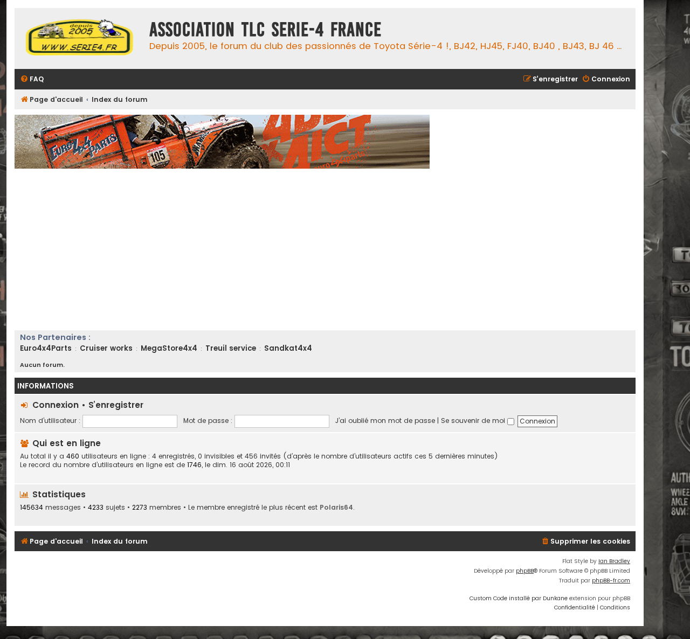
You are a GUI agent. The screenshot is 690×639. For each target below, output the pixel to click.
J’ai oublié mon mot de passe (385, 420)
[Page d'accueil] (79, 38)
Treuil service (230, 348)
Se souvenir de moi (474, 420)
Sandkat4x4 (288, 348)
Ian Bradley (614, 561)
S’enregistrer (115, 405)
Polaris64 (336, 507)
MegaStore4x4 (169, 348)
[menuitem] (32, 79)
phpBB (525, 571)
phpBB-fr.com (611, 581)
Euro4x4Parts (46, 348)
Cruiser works (106, 348)
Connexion (55, 405)
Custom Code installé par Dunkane (519, 598)
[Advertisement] (338, 249)
